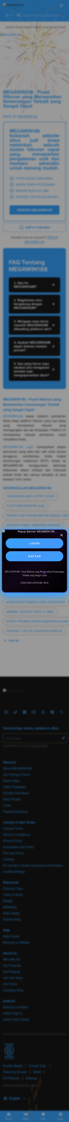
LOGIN (35, 543)
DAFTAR (34, 556)
